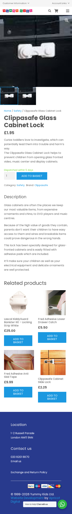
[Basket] (56, 11)
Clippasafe (41, 185)
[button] (16, 3)
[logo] (17, 11)
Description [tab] (15, 197)
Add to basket (31, 176)
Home (7, 110)
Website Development (27, 498)
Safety (18, 110)
